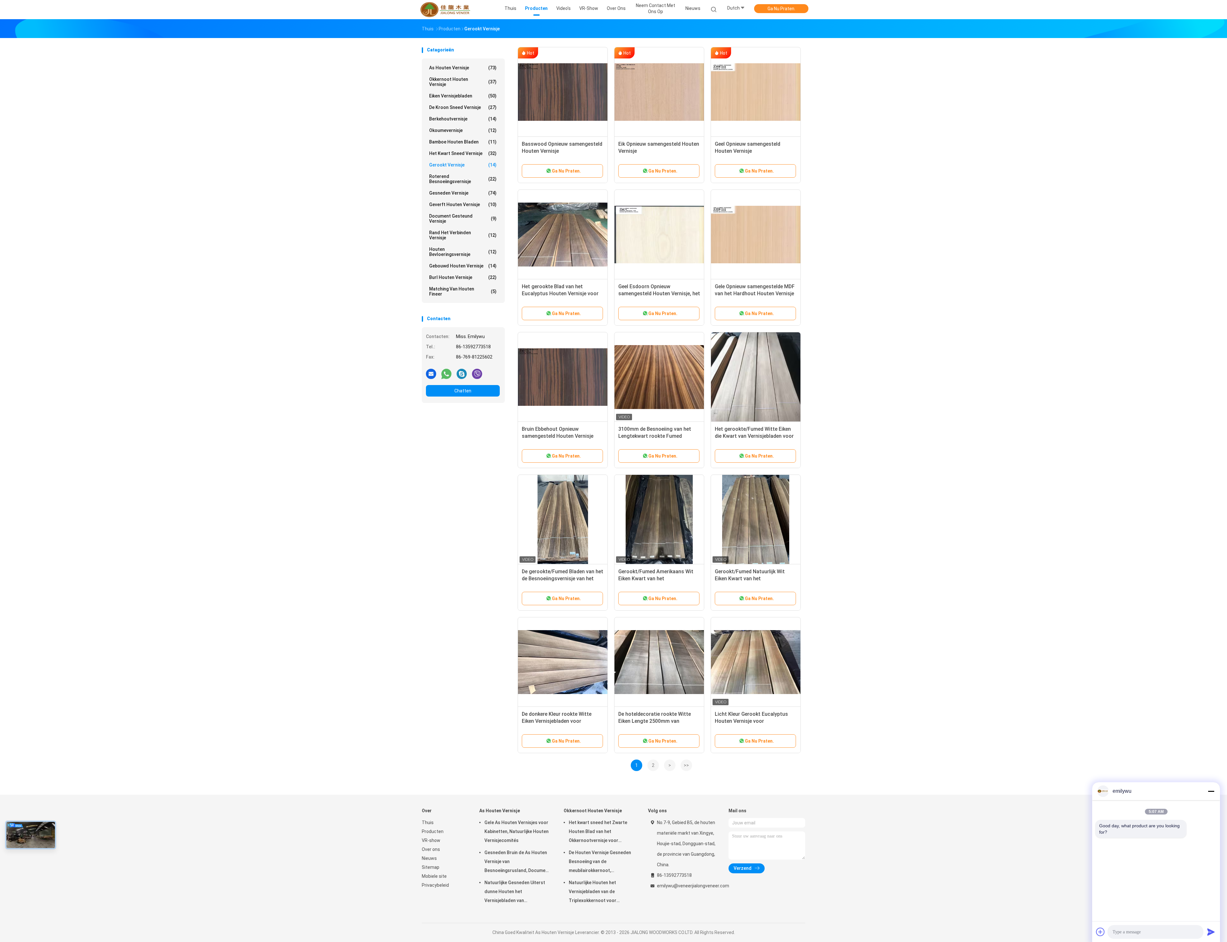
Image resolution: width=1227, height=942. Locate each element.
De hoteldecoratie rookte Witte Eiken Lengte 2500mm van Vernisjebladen (654, 721)
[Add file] (1100, 932)
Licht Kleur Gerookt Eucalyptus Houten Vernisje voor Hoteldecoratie (751, 721)
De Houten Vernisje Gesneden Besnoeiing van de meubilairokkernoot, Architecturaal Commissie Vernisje (600, 862)
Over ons (431, 849)
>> (686, 765)
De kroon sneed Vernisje (463, 107)
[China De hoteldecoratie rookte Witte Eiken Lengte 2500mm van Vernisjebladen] (659, 662)
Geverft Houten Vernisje (463, 204)
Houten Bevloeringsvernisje (463, 252)
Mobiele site (434, 876)
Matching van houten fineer (463, 291)
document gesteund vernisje (463, 218)
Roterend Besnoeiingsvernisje (463, 179)
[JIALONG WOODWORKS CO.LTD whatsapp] (446, 373)
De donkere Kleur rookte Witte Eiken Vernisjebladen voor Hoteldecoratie (556, 721)
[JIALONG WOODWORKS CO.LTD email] (431, 373)
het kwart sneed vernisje (463, 153)
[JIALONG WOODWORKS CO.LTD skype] (462, 373)
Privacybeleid (435, 885)
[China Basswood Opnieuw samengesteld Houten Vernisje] (562, 92)
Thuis (428, 822)
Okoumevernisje (463, 130)
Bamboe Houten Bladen (463, 141)
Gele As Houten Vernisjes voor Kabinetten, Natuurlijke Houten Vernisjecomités (516, 831)
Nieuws (429, 858)
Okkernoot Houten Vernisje (463, 82)
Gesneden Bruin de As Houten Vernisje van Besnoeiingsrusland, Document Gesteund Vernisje (517, 862)
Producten (433, 831)
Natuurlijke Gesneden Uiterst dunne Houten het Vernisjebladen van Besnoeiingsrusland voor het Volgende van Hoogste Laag (514, 892)
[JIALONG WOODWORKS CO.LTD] (447, 9)
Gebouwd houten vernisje (463, 265)
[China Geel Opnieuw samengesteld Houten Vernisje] (755, 92)
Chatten (462, 390)
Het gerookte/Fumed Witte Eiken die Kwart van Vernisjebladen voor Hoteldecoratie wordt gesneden (754, 436)
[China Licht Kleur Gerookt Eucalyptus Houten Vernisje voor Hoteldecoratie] (755, 662)
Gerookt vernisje (463, 164)
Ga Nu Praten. (781, 8)
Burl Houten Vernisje (463, 277)
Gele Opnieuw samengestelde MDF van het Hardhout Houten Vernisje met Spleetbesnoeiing (755, 293)
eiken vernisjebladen (463, 95)
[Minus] (1211, 791)
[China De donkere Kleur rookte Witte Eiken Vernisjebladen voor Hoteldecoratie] (562, 662)
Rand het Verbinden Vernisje (463, 235)
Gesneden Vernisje (463, 193)
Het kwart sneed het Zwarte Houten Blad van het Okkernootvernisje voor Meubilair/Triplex (598, 832)
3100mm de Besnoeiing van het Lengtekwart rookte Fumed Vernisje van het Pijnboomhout (654, 436)
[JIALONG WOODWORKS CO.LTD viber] (477, 373)
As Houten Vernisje (463, 67)
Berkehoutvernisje (463, 118)
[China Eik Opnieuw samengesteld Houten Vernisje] (659, 92)
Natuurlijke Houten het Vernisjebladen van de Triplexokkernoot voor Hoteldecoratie (592, 892)
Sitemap (430, 867)
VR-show (431, 840)
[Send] (1211, 932)
